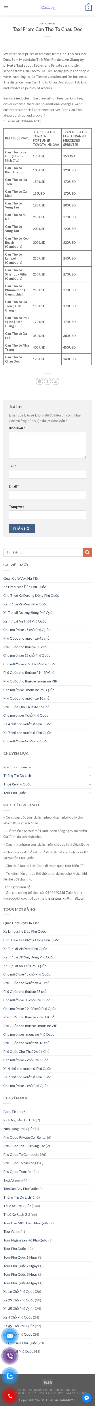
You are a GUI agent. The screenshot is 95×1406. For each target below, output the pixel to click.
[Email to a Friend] (55, 381)
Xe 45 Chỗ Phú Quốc (18, 1326)
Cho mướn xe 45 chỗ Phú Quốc (26, 629)
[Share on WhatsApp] (39, 381)
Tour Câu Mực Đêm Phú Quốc (26, 1223)
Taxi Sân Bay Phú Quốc (20, 1188)
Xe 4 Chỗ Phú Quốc (17, 1317)
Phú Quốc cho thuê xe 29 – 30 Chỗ (28, 672)
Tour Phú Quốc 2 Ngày (20, 1266)
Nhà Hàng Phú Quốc (18, 1128)
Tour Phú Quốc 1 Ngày (20, 1257)
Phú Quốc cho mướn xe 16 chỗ (26, 698)
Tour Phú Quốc (14, 793)
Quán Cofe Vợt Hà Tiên (21, 578)
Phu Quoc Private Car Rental (24, 1137)
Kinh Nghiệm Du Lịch (19, 1120)
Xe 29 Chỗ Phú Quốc (18, 1300)
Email (14, 486)
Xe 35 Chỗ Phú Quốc (18, 1308)
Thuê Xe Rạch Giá (16, 1214)
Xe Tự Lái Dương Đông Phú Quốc (28, 612)
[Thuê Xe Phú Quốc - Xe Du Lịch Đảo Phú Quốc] (47, 8)
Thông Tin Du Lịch (17, 775)
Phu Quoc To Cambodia (21, 1154)
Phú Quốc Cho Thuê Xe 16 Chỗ (26, 707)
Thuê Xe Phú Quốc (17, 784)
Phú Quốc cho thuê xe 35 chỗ (25, 647)
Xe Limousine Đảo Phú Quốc (24, 587)
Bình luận (17, 428)
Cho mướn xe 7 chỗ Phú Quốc (25, 715)
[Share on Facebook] (47, 381)
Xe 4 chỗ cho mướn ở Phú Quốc (27, 724)
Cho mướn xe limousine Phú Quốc (28, 690)
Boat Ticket (12, 1111)
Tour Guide (11, 1231)
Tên (12, 466)
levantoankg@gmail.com (66, 898)
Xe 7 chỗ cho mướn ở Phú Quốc (27, 732)
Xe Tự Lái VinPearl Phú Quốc (25, 604)
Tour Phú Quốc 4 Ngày (20, 1283)
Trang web (16, 507)
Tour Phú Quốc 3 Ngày (20, 1274)
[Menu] (6, 7)
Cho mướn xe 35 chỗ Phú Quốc (26, 655)
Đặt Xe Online (76, 1393)
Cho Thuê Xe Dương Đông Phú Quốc (31, 595)
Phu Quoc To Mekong (19, 1163)
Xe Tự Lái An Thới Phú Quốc (24, 621)
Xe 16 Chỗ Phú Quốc (18, 1291)
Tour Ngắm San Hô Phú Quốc (25, 1240)
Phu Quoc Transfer (17, 767)
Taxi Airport (47, 23)
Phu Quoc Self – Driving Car (24, 1146)
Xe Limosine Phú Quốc (20, 1343)
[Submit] (87, 552)
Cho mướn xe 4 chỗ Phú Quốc (25, 741)
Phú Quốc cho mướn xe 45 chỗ (26, 638)
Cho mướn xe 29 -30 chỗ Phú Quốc (29, 664)
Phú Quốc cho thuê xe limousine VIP (30, 681)
